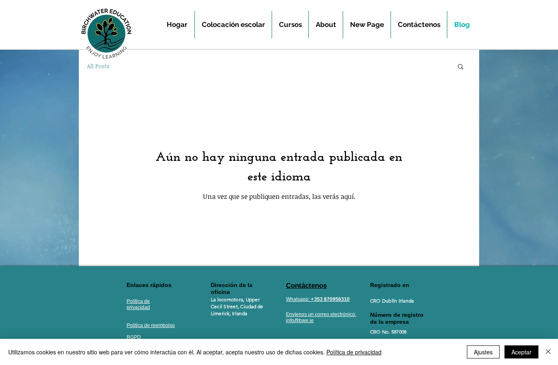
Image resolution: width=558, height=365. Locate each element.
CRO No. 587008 (388, 332)
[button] (460, 67)
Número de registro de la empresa (397, 318)
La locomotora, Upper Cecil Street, (235, 302)
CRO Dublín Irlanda (392, 301)
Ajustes (483, 352)
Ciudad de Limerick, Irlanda (237, 309)
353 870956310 (332, 299)
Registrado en (390, 285)
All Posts (98, 66)
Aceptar (521, 352)
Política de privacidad (354, 352)
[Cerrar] (548, 351)
